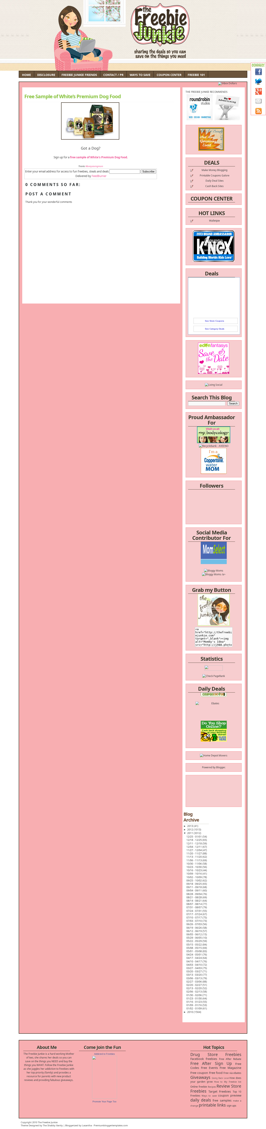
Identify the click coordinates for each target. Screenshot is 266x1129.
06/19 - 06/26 (194, 927)
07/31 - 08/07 (194, 907)
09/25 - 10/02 (194, 880)
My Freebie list (232, 1081)
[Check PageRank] (213, 676)
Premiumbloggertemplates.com (111, 1125)
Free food (216, 1073)
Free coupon (199, 1073)
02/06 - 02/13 (194, 991)
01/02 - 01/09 (194, 1008)
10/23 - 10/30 (194, 867)
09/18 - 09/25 (194, 884)
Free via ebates (232, 1073)
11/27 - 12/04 (194, 850)
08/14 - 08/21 (194, 900)
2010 (190, 1012)
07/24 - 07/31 (194, 911)
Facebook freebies (203, 1059)
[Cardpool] (213, 740)
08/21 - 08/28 (194, 897)
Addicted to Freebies (104, 1054)
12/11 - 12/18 (194, 843)
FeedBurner (99, 176)
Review (223, 1086)
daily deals (200, 1100)
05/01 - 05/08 (194, 951)
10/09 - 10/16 (194, 873)
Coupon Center (169, 75)
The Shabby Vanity (53, 1125)
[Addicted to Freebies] (104, 1097)
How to (218, 1081)
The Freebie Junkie (48, 1122)
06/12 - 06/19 (194, 931)
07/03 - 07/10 (194, 921)
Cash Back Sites (214, 186)
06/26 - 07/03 (194, 924)
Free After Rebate (230, 1059)
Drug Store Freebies (215, 1054)
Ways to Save (140, 75)
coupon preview (229, 1095)
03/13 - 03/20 (194, 975)
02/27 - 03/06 (194, 981)
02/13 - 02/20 (194, 988)
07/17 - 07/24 (194, 914)
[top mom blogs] (214, 725)
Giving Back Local (220, 1078)
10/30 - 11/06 (194, 863)
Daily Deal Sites (215, 180)
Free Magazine (230, 1068)
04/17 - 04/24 (194, 958)
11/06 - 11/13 (194, 860)
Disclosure (46, 75)
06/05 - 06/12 (194, 934)
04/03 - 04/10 (194, 965)
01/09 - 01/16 (194, 1005)
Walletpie (214, 220)
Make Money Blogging (214, 170)
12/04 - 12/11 (194, 847)
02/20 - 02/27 (194, 985)
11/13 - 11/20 (194, 857)
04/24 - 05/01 (194, 954)
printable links (212, 1105)
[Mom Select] (214, 552)
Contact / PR (113, 75)
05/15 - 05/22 (194, 944)
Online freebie (198, 1086)
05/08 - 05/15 (194, 948)
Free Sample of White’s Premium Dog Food (72, 96)
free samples (222, 1100)
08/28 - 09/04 (194, 894)
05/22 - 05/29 (194, 941)
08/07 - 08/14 (194, 904)
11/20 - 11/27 (194, 853)
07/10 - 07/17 (194, 917)
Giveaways (200, 1077)
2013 (190, 826)
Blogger (220, 767)
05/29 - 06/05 (194, 937)
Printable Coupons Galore (214, 175)
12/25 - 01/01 (194, 836)
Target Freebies (219, 1091)
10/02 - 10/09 (194, 877)
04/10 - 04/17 (194, 961)
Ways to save (209, 1095)
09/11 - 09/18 (194, 887)
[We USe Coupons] (213, 733)
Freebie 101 (196, 75)
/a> (223, 563)
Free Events (209, 1068)
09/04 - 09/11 (194, 890)
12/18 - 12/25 (194, 840)
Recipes (212, 1086)
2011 (190, 833)
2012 (190, 829)
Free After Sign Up (211, 1063)
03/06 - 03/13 (194, 978)
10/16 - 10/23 (194, 870)
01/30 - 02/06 (194, 995)
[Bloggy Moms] (213, 559)
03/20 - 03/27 (194, 971)
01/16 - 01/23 (194, 1002)
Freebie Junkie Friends (79, 75)
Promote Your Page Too (104, 1101)
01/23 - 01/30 (194, 998)
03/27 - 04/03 (194, 968)
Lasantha (87, 1125)
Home (26, 75)
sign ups (231, 1105)
